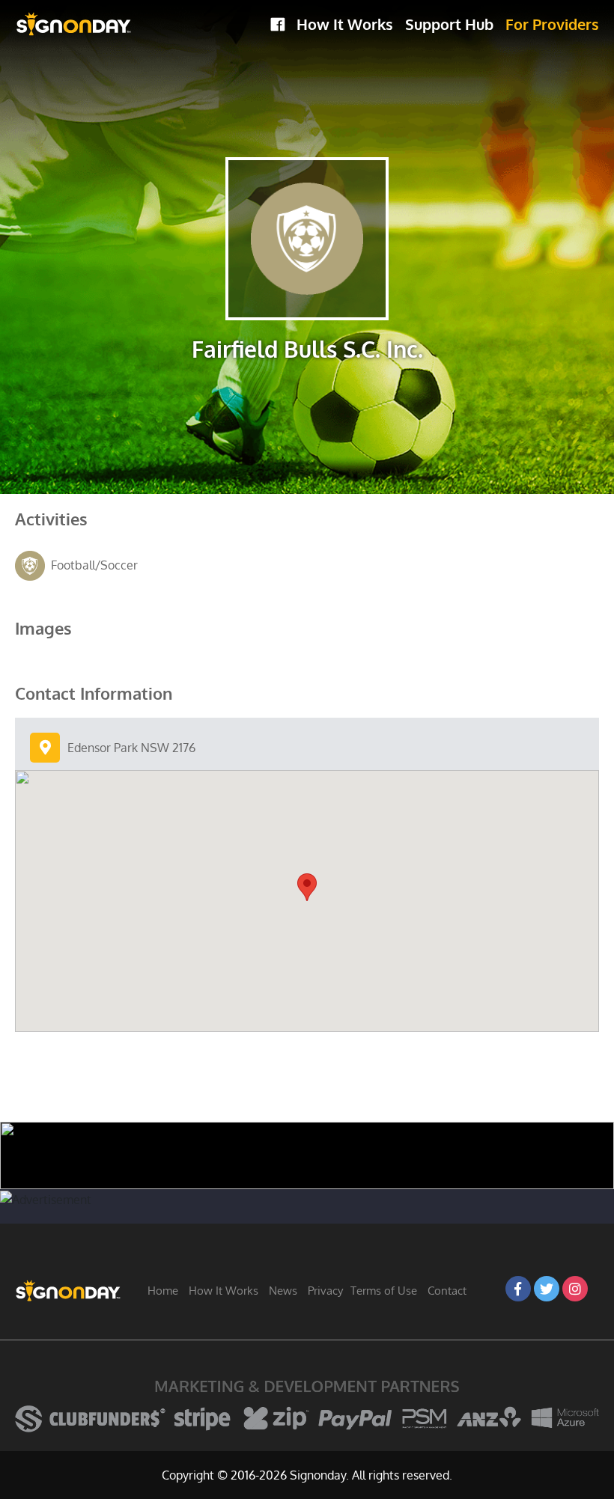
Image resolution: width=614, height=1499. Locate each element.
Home (163, 1290)
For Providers (552, 24)
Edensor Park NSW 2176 (131, 747)
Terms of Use (383, 1290)
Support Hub (449, 24)
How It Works (345, 24)
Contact (447, 1290)
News (283, 1290)
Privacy (325, 1290)
